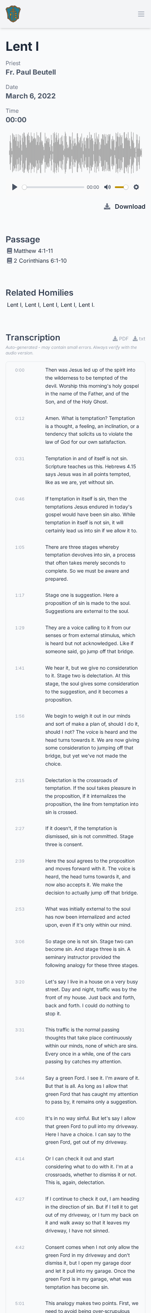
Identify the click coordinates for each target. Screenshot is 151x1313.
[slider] (53, 187)
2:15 (20, 780)
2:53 (20, 909)
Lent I (14, 304)
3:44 (20, 1078)
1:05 (20, 547)
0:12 (20, 418)
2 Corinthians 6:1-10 (40, 260)
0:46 (20, 499)
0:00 (20, 370)
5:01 (20, 1303)
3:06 (20, 941)
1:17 (20, 595)
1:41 (20, 668)
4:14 (20, 1158)
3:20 (20, 981)
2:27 (20, 828)
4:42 (20, 1247)
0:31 (20, 458)
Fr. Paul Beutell (31, 72)
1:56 (20, 716)
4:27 (20, 1199)
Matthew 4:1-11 (33, 250)
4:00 (20, 1118)
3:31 (20, 1029)
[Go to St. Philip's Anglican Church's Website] (13, 14)
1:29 (20, 627)
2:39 (20, 861)
